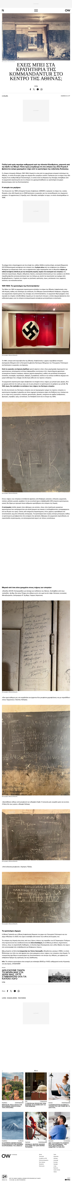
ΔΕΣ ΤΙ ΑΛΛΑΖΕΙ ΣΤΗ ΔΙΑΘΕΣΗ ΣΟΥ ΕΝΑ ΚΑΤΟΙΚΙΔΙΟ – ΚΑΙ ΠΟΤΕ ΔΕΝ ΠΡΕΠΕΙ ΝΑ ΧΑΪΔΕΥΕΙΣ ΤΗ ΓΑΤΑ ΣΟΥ (59, 1145)
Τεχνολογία (27, 1142)
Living (36, 86)
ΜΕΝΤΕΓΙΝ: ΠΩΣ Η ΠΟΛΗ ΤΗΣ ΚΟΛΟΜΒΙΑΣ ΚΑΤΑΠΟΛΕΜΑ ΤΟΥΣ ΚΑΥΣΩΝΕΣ (12, 1106)
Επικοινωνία (41, 1166)
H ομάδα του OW (43, 1158)
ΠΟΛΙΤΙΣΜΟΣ (22, 998)
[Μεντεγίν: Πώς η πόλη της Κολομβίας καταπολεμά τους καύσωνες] (12, 1086)
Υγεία (55, 1154)
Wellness (56, 1158)
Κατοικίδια (51, 1140)
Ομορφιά (56, 1164)
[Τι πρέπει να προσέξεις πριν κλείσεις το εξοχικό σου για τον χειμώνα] (36, 1086)
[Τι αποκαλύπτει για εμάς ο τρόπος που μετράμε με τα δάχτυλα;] (59, 1086)
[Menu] (36, 10)
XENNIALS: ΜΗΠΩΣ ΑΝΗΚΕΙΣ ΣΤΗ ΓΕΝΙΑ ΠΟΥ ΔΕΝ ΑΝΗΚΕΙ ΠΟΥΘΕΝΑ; (35, 1146)
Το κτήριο (5, 265)
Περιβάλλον (4, 1102)
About (40, 1154)
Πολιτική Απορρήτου (43, 1160)
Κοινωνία (51, 1102)
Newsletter (41, 1164)
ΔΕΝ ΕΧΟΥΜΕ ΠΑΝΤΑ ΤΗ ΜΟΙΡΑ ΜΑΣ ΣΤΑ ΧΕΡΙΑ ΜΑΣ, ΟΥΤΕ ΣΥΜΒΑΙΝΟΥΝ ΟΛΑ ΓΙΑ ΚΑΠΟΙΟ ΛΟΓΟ (14, 974)
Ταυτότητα (41, 1156)
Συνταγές (56, 1162)
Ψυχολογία (56, 1156)
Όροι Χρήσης (42, 1162)
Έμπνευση (56, 1168)
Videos (55, 1171)
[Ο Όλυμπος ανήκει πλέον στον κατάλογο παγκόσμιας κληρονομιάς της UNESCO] (12, 1126)
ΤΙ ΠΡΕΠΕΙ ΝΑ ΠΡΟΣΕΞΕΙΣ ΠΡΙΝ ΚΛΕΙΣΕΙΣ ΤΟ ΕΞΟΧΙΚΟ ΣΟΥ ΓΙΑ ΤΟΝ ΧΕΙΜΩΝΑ (35, 1105)
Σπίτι (26, 1101)
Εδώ (3, 951)
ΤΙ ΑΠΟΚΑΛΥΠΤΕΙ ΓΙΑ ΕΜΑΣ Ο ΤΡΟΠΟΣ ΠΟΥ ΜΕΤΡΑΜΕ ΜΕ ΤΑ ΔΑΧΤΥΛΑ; (59, 1106)
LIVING (4, 998)
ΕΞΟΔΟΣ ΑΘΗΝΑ (12, 998)
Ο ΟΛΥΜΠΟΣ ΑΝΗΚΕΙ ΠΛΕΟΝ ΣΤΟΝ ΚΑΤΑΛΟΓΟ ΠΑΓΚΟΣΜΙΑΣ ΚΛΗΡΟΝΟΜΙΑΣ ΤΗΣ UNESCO (12, 1144)
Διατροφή (56, 1160)
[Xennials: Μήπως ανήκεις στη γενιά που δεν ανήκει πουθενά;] (36, 1126)
